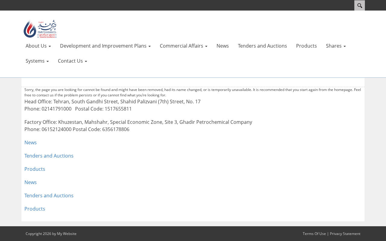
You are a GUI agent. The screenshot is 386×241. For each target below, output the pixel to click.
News (30, 142)
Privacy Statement (345, 233)
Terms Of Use (314, 233)
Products (34, 169)
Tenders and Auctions (49, 155)
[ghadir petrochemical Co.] (39, 28)
